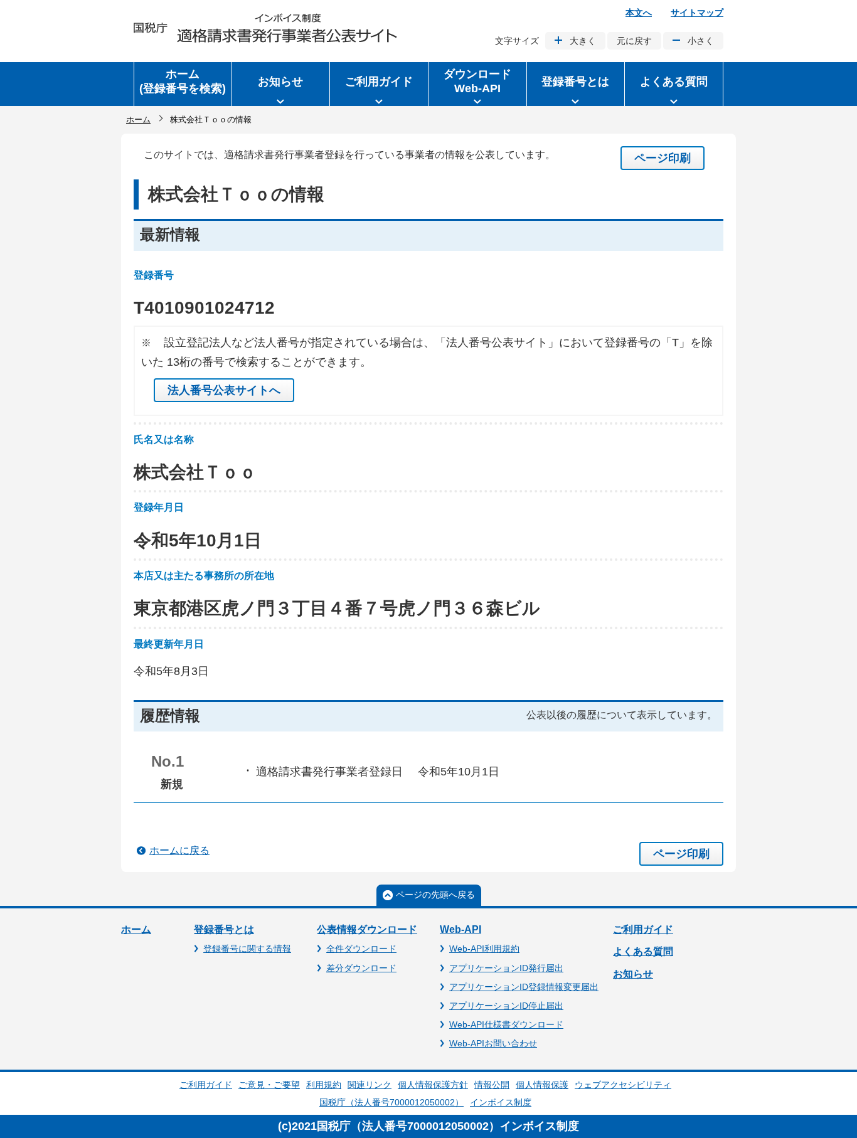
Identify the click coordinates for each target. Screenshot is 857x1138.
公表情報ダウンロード (367, 929)
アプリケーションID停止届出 (506, 1006)
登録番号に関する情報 (247, 949)
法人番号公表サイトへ (224, 390)
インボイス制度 (500, 1102)
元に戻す (634, 41)
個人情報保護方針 (433, 1085)
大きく (583, 41)
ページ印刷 (662, 158)
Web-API (460, 929)
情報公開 (491, 1085)
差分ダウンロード (361, 968)
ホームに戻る (179, 850)
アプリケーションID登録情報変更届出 (524, 987)
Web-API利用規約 (484, 949)
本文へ (638, 13)
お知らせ (633, 974)
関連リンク (369, 1085)
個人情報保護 (542, 1085)
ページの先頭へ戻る (435, 895)
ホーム (138, 119)
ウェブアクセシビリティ (623, 1085)
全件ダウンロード (361, 949)
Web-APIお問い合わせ (493, 1043)
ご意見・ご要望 (269, 1085)
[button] (281, 84)
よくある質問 (643, 951)
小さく (701, 41)
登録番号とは (224, 929)
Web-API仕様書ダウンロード (506, 1024)
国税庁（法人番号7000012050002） (391, 1102)
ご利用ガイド (643, 929)
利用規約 (323, 1085)
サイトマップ (697, 13)
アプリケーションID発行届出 (506, 968)
